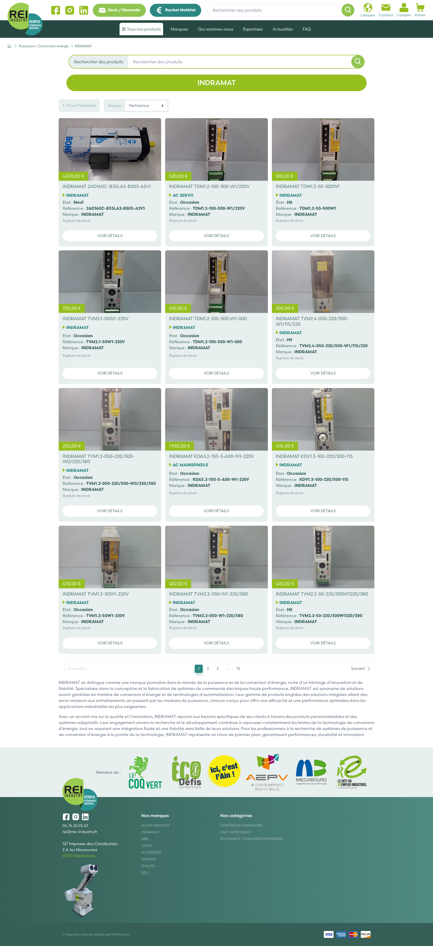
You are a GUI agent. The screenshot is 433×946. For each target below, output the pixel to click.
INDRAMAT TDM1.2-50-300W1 (308, 186)
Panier (420, 15)
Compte (404, 15)
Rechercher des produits (98, 61)
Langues (368, 15)
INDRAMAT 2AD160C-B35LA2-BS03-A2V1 (107, 186)
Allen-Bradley (155, 825)
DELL (145, 872)
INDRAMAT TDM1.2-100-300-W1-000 (208, 318)
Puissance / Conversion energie (251, 839)
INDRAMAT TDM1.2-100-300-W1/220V (209, 186)
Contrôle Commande (241, 825)
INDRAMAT (77, 195)
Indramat (150, 832)
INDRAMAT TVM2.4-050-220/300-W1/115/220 (312, 321)
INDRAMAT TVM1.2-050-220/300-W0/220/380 (99, 459)
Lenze (146, 845)
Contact (386, 15)
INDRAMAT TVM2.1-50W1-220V (96, 318)
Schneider (151, 852)
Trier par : (115, 105)
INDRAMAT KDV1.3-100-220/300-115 (314, 456)
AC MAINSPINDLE (190, 464)
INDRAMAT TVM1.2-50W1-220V (96, 594)
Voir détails (110, 235)
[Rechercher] (348, 10)
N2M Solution (120, 934)
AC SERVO (183, 195)
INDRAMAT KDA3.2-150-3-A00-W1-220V (211, 456)
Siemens (148, 859)
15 (238, 668)
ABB (144, 839)
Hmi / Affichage (235, 832)
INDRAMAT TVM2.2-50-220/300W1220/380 (322, 594)
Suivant (358, 668)
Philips (148, 866)
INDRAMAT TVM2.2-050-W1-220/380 (208, 594)
